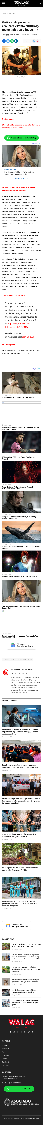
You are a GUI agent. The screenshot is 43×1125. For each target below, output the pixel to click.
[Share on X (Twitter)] (8, 41)
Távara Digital (34, 1118)
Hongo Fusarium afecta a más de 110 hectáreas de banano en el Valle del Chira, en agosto (26, 969)
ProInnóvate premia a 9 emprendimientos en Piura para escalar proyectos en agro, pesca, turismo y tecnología (21, 801)
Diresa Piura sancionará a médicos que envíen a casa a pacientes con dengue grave (25, 1003)
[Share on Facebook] (4, 41)
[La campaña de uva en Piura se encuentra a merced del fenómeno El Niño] (21, 854)
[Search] (40, 3)
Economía (5, 1055)
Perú (3, 1052)
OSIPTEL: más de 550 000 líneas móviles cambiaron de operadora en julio (19, 835)
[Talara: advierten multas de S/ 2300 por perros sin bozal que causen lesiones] (6, 981)
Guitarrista (22, 659)
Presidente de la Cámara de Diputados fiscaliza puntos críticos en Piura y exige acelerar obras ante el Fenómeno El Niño (26, 957)
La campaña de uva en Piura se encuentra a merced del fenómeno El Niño (20, 869)
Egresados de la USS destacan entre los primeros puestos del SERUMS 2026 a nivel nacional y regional (20, 903)
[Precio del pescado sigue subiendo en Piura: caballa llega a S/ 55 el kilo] (6, 992)
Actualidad (6, 18)
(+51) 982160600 (15, 1083)
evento (13, 659)
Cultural (6, 659)
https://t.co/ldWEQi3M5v (19, 323)
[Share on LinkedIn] (16, 41)
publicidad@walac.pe (9, 1078)
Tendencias (6, 1062)
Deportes (5, 1065)
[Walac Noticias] (21, 3)
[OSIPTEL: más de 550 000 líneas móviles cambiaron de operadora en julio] (21, 821)
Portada (5, 1045)
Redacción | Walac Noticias (10, 34)
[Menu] (3, 3)
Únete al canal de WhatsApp (23, 138)
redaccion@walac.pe (17, 1076)
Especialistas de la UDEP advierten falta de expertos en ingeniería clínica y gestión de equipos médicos (20, 731)
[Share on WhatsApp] (12, 41)
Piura (30, 659)
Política (4, 1058)
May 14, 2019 (28, 336)
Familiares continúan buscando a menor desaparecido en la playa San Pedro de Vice (20, 766)
